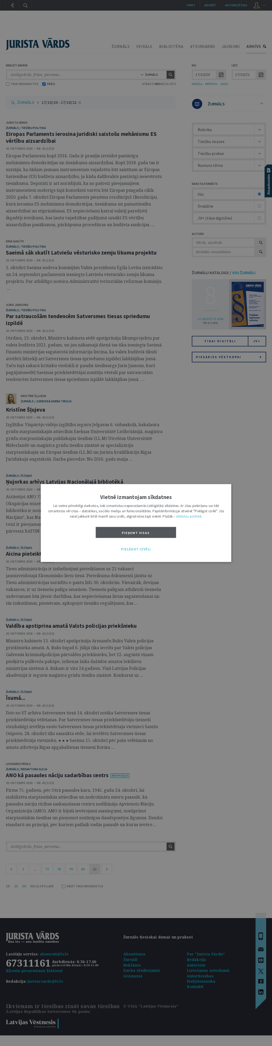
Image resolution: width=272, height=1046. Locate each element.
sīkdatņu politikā (188, 516)
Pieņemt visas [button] (136, 533)
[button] (136, 549)
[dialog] (136, 523)
